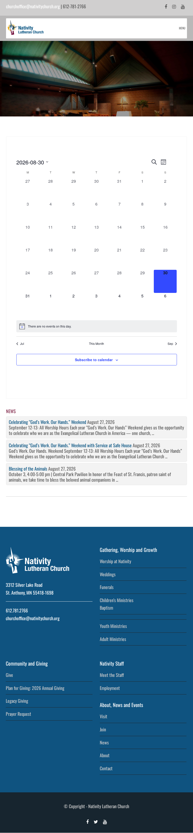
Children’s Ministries (116, 600)
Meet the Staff (112, 675)
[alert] (96, 326)
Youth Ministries (113, 626)
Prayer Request (18, 714)
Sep (170, 344)
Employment (110, 688)
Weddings (108, 574)
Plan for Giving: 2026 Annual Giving (35, 688)
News (104, 742)
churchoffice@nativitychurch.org (33, 6)
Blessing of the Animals (28, 468)
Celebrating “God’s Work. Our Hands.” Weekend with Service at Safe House (70, 445)
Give (9, 675)
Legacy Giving (17, 700)
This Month (96, 344)
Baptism (106, 607)
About (105, 755)
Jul (22, 344)
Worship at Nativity (115, 561)
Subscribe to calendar (94, 359)
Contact (106, 768)
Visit (103, 716)
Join (103, 729)
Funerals (107, 587)
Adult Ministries (113, 639)
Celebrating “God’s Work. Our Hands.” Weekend (47, 422)
